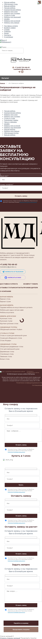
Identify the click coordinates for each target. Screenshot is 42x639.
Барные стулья (5, 301)
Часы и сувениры (10, 122)
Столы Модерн (5, 340)
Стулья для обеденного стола (11, 338)
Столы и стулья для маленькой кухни (13, 335)
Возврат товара (9, 28)
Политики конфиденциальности (28, 202)
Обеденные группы (11, 133)
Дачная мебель (9, 8)
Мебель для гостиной (12, 21)
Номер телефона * (6, 184)
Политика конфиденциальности (29, 383)
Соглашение (37, 385)
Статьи (10, 288)
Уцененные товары (11, 120)
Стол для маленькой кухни (9, 349)
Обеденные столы (11, 4)
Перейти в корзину (21, 623)
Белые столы (4, 359)
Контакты (7, 35)
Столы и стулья (9, 15)
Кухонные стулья (6, 321)
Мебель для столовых (12, 13)
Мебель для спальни (11, 23)
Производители (30, 288)
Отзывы (7, 30)
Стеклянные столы (7, 354)
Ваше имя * (4, 176)
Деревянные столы (7, 352)
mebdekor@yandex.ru (22, 69)
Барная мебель (9, 6)
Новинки (7, 31)
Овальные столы (6, 356)
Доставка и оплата (11, 26)
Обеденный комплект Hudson (11, 329)
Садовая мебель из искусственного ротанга (16, 307)
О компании (8, 37)
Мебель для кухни (11, 11)
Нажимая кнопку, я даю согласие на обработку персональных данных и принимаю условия (20, 201)
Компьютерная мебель (12, 10)
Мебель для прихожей (12, 17)
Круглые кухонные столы (9, 323)
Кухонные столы (6, 318)
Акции (6, 33)
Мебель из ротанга (7, 312)
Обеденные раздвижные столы (11, 346)
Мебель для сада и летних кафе (12, 310)
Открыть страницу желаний (10, 638)
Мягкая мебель (9, 2)
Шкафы (7, 19)
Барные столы (5, 299)
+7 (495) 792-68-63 (22, 67)
